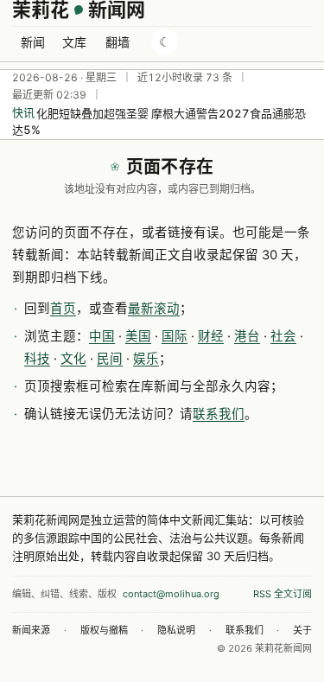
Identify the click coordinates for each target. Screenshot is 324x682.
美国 (138, 336)
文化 (73, 358)
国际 (174, 336)
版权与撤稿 (104, 630)
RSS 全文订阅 (282, 594)
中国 (102, 336)
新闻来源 (31, 630)
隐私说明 (176, 630)
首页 (63, 308)
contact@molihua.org (171, 594)
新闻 (33, 42)
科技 (37, 358)
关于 (302, 630)
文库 (74, 42)
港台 (247, 336)
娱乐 (146, 358)
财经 (211, 336)
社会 (283, 336)
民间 (110, 358)
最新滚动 (154, 308)
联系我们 (219, 414)
